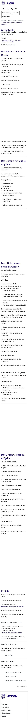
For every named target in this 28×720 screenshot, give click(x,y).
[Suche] (8, 9)
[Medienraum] (12, 9)
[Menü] (3, 9)
